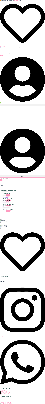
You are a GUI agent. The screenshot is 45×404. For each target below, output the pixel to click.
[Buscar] (1, 55)
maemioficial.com (17, 0)
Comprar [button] (8, 200)
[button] (22, 105)
